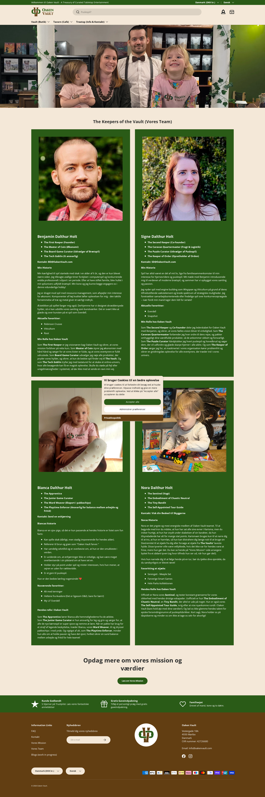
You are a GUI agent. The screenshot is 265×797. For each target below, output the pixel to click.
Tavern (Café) (61, 21)
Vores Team (37, 748)
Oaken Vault (42, 786)
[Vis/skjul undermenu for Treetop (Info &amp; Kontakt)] (107, 22)
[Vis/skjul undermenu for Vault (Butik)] (48, 22)
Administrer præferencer (132, 409)
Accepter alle (132, 401)
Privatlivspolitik (112, 417)
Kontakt (35, 736)
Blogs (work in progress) (44, 754)
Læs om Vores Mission (132, 680)
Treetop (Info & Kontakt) (90, 21)
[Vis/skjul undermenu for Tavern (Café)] (71, 22)
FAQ (33, 731)
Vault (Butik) (38, 21)
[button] (232, 12)
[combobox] (137, 12)
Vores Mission (38, 742)
